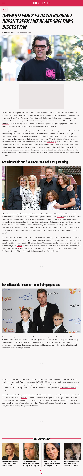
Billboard (5, 123)
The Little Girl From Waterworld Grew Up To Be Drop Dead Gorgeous (31, 464)
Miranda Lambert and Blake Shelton (15, 115)
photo (43, 150)
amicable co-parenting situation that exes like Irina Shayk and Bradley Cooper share (35, 345)
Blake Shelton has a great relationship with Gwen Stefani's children (27, 213)
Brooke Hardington (9, 32)
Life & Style (51, 141)
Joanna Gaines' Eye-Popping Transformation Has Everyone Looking (52, 464)
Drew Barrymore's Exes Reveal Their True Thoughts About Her (71, 464)
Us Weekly (40, 382)
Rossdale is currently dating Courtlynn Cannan (19, 394)
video (15, 136)
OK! (71, 147)
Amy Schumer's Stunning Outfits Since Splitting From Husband (10, 464)
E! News (60, 216)
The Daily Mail (21, 342)
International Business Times (30, 243)
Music (4, 10)
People (19, 245)
